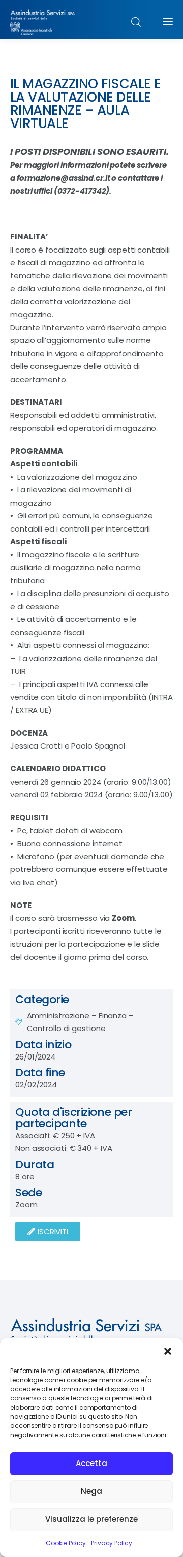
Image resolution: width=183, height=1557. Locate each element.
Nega (91, 1491)
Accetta (91, 1463)
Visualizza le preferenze (91, 1519)
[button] (168, 1351)
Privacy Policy (111, 1543)
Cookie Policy (66, 1543)
